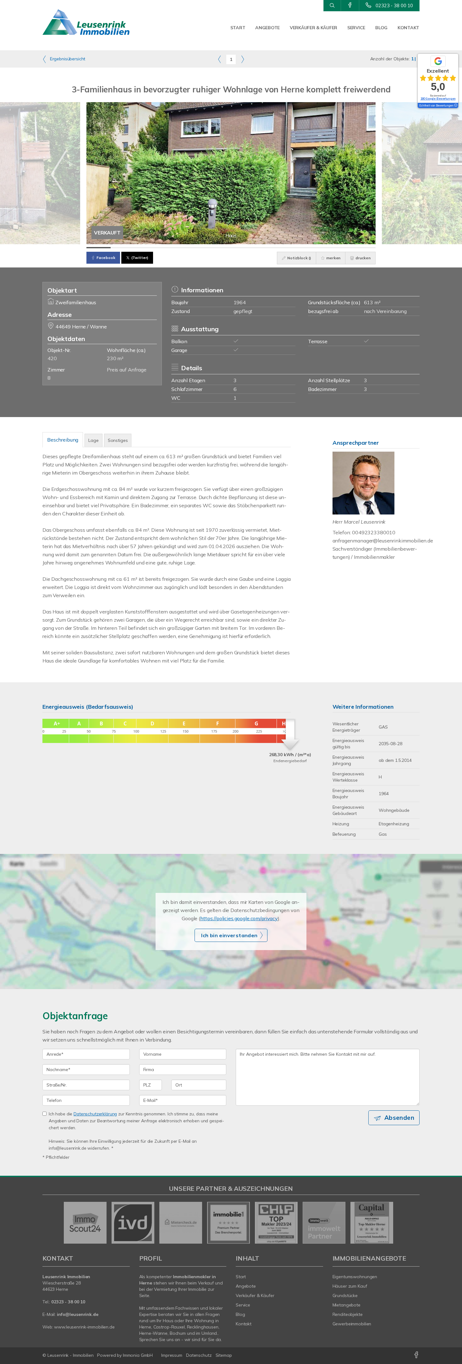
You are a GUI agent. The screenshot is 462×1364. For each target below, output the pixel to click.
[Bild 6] (219, 247)
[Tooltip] (455, 105)
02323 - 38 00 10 (394, 5)
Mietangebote (347, 1305)
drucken (363, 258)
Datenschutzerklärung (95, 1113)
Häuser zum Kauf (350, 1286)
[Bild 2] (123, 247)
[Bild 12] (363, 247)
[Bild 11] (339, 247)
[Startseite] (86, 22)
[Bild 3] (147, 247)
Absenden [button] (399, 1117)
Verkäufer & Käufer (313, 27)
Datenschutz (199, 1355)
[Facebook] (350, 5)
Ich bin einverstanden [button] (229, 935)
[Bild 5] (195, 247)
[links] (219, 59)
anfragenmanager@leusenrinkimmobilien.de (383, 540)
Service (356, 27)
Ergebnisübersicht (67, 59)
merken (332, 258)
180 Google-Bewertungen (438, 98)
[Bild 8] (267, 247)
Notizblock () (298, 258)
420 (52, 358)
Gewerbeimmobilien (352, 1324)
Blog (381, 27)
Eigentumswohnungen (355, 1276)
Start (237, 27)
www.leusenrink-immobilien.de (84, 1327)
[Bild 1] (98, 247)
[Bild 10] (315, 247)
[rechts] (242, 59)
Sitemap (224, 1355)
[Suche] (332, 5)
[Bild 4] (171, 247)
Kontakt (408, 27)
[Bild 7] (243, 247)
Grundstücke (345, 1295)
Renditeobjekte (348, 1314)
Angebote (267, 27)
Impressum (171, 1355)
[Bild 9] (291, 247)
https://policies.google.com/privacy (239, 918)
